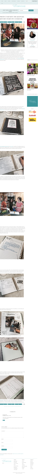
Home (23, 461)
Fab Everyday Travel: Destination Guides (31, 75)
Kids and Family (24, 466)
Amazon (31, 461)
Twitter (31, 467)
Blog (2, 3)
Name (2, 439)
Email (2, 442)
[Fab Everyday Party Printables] (32, 83)
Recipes (23, 467)
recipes (20, 406)
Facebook (31, 462)
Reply (3, 420)
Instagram (32, 463)
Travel (23, 468)
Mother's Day (13, 406)
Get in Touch (16, 463)
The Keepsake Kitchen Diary (4, 146)
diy (7, 406)
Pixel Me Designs (20, 473)
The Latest (15, 469)
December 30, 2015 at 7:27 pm (7, 415)
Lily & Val (11, 146)
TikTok (31, 466)
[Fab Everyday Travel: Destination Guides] (32, 68)
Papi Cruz (4, 414)
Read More (32, 45)
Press (14, 464)
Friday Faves (9, 406)
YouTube (31, 468)
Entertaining (24, 462)
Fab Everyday (19, 5)
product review (17, 406)
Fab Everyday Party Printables (30, 89)
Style (23, 463)
